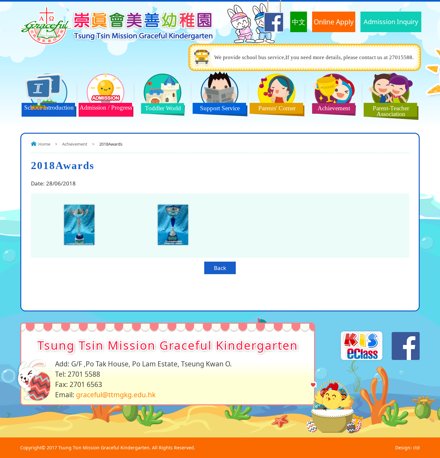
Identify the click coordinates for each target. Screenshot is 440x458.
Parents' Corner (277, 108)
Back (220, 268)
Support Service (220, 108)
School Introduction (49, 107)
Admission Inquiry (391, 21)
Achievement (334, 108)
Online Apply (334, 21)
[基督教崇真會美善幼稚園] (119, 43)
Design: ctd (407, 448)
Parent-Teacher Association (391, 111)
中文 (298, 21)
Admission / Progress (106, 107)
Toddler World (163, 108)
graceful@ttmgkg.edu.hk (116, 394)
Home (44, 144)
